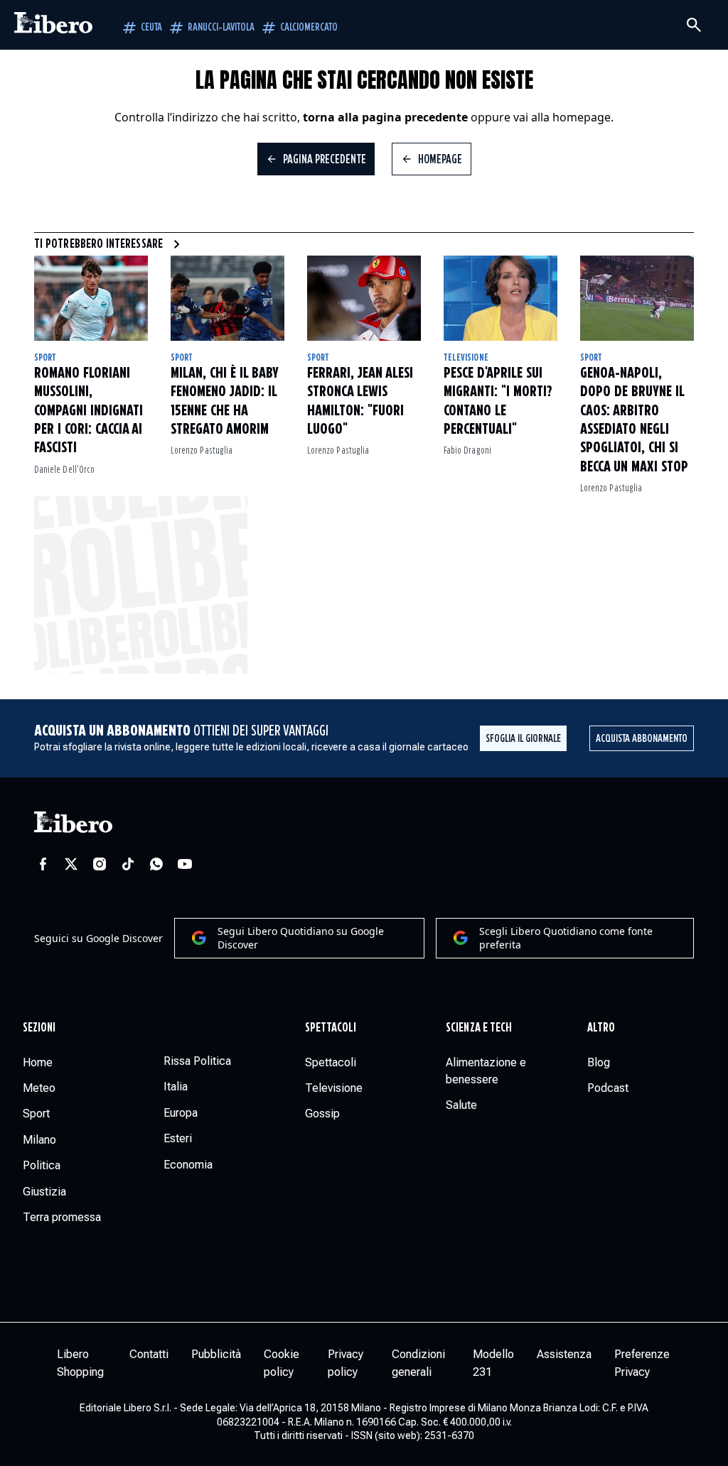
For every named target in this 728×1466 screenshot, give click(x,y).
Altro (601, 1028)
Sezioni (39, 1028)
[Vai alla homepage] (53, 24)
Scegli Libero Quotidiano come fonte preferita (566, 938)
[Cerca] (694, 25)
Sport (45, 358)
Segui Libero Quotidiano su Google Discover (301, 938)
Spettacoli (331, 1028)
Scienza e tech (479, 1028)
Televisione (466, 358)
